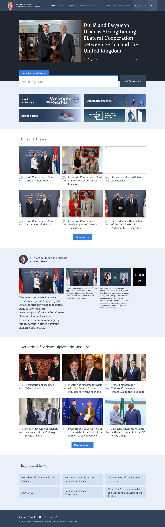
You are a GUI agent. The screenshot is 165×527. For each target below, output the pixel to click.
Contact (31, 517)
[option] (82, 41)
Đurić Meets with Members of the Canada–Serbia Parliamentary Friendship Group (125, 210)
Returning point (115, 115)
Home (53, 6)
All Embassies (132, 81)
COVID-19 (27, 492)
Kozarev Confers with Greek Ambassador (125, 166)
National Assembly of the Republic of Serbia (79, 479)
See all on (139, 275)
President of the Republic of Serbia (37, 479)
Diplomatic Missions (88, 6)
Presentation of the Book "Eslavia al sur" (39, 374)
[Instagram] (56, 516)
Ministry (61, 6)
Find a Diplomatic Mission (33, 73)
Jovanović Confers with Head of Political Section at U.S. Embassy (82, 166)
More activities (81, 445)
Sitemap (22, 517)
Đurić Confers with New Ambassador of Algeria (39, 210)
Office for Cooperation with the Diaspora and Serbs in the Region (125, 493)
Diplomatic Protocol (115, 100)
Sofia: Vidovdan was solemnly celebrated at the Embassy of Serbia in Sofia (39, 417)
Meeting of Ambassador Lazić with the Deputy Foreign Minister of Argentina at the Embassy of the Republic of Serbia (82, 374)
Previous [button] (129, 59)
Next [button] (145, 59)
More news (81, 237)
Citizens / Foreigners (107, 6)
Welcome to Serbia (50, 100)
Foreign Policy (72, 6)
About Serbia (50, 115)
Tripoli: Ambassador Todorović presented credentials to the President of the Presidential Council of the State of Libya (125, 374)
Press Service (124, 6)
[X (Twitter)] (45, 516)
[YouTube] (40, 516)
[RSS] (50, 516)
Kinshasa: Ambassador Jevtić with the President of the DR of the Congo (125, 417)
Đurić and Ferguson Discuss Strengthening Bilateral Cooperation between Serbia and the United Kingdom (82, 41)
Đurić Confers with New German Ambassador (39, 166)
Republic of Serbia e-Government (77, 492)
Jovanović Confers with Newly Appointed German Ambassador (82, 210)
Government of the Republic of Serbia (124, 479)
